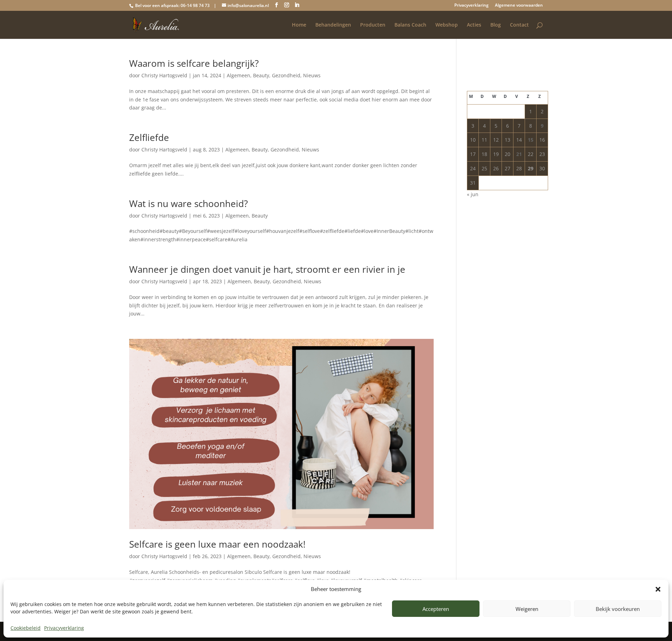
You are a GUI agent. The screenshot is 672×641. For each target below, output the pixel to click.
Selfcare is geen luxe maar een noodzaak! (217, 544)
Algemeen (238, 75)
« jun (472, 194)
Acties (474, 25)
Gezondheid (286, 75)
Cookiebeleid (25, 628)
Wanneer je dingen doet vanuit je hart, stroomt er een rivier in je (267, 269)
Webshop (446, 25)
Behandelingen (333, 25)
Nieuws (312, 75)
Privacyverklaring (64, 628)
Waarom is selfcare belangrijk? (194, 63)
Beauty (261, 75)
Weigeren (527, 608)
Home (299, 25)
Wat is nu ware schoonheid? (188, 203)
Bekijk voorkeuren (618, 608)
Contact (519, 25)
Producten (372, 25)
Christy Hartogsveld (164, 75)
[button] (658, 589)
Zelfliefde (149, 137)
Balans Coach (410, 25)
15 (530, 139)
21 (519, 154)
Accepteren (435, 608)
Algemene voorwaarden (519, 5)
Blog (495, 25)
